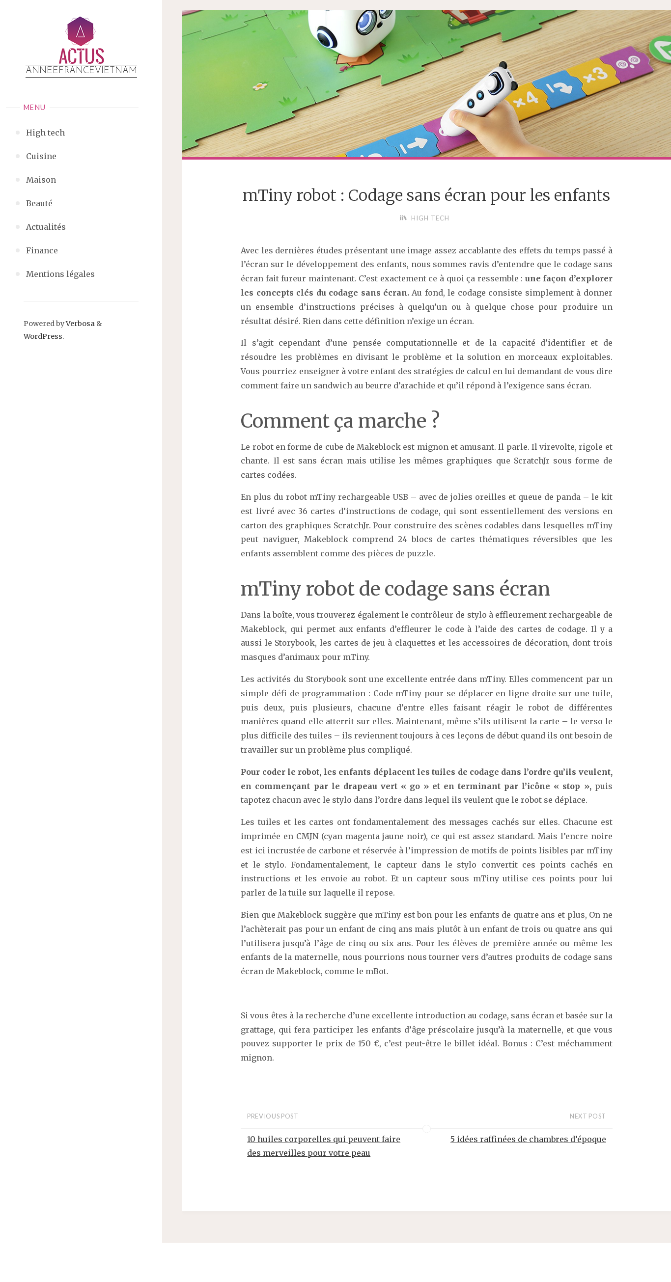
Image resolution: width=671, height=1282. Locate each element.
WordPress (43, 336)
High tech (430, 218)
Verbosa (79, 323)
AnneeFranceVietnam (81, 71)
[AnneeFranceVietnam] (81, 40)
